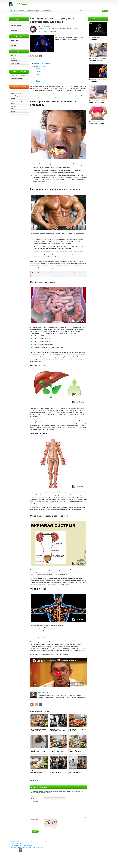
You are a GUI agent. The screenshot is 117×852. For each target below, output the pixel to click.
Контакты (22, 843)
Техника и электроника (17, 78)
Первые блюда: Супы (16, 93)
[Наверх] (20, 850)
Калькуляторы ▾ (47, 10)
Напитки (13, 113)
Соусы (12, 108)
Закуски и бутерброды (17, 101)
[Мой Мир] (40, 56)
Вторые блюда (15, 96)
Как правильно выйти (40, 66)
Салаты (13, 98)
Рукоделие (13, 58)
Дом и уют (13, 55)
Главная (13, 10)
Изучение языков (15, 60)
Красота (13, 23)
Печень (38, 71)
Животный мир (15, 63)
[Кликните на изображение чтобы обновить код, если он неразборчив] (50, 825)
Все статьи (21, 10)
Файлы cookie (28, 847)
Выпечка (13, 103)
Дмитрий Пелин (46, 26)
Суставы (38, 74)
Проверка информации (27, 845)
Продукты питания (16, 40)
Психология (14, 30)
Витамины (13, 45)
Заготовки (13, 106)
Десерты (13, 111)
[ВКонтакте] (31, 56)
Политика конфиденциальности (18, 847)
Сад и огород (14, 65)
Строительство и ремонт (17, 80)
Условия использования (37, 847)
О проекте (13, 843)
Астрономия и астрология (18, 75)
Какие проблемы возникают (42, 63)
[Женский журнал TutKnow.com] (19, 4)
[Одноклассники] (36, 56)
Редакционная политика (16, 845)
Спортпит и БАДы (18, 14)
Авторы (17, 843)
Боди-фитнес (14, 28)
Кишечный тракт (41, 68)
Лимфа (38, 81)
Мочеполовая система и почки (45, 77)
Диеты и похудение (16, 25)
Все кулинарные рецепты (33, 10)
